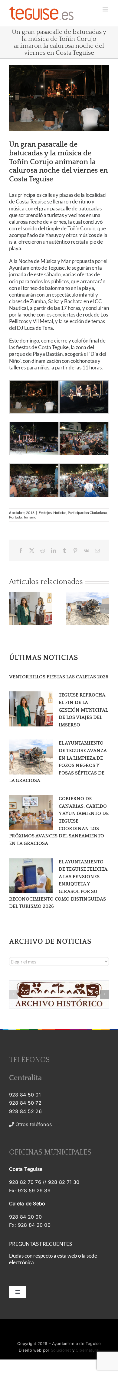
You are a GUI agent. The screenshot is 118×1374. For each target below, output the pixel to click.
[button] (13, 608)
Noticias (59, 512)
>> (37, 1124)
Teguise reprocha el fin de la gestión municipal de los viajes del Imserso (83, 710)
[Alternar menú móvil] (106, 9)
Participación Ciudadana (87, 512)
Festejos (45, 512)
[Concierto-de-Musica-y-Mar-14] (59, 98)
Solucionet (61, 1350)
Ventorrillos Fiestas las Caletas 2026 (58, 677)
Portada (15, 517)
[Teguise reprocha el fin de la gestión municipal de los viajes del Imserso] (31, 708)
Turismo (29, 517)
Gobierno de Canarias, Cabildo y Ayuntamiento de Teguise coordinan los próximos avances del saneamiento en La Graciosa (59, 821)
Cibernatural (87, 1350)
